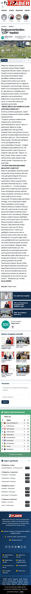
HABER (5, 579)
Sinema (25, 579)
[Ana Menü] (2, 3)
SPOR (4, 584)
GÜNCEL (4, 10)
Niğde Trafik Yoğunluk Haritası (21, 561)
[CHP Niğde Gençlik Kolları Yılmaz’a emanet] (8, 368)
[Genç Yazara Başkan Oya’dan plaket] (23, 368)
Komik (20, 579)
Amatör (10, 579)
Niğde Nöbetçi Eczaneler (8, 556)
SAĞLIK (19, 584)
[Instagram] (12, 547)
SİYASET (27, 10)
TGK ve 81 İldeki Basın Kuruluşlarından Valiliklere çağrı (7, 347)
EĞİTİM (9, 584)
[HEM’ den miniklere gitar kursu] (23, 340)
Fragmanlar (20, 581)
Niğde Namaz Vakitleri (8, 561)
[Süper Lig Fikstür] (29, 461)
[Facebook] (6, 547)
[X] (9, 547)
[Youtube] (18, 547)
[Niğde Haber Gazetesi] (17, 3)
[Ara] (2, 7)
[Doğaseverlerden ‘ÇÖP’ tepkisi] (15, 49)
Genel (4, 581)
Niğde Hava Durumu (20, 556)
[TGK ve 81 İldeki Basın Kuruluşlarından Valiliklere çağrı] (8, 340)
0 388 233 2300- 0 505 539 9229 (16, 536)
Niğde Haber (15, 323)
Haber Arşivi (21, 571)
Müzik (26, 581)
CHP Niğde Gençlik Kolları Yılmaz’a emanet (7, 375)
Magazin (15, 579)
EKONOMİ (19, 10)
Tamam (21, 591)
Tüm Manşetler (22, 565)
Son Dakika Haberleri (7, 571)
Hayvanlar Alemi (11, 581)
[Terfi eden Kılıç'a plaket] (8, 355)
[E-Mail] (12, 327)
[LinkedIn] (15, 547)
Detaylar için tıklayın (15, 454)
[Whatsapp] (21, 547)
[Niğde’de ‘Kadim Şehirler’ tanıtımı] (23, 355)
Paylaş (5, 60)
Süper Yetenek (6, 583)
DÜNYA (14, 584)
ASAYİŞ (11, 10)
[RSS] (24, 547)
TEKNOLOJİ (25, 584)
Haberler (4, 26)
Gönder (5, 402)
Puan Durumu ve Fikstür (8, 566)
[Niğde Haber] (5, 324)
